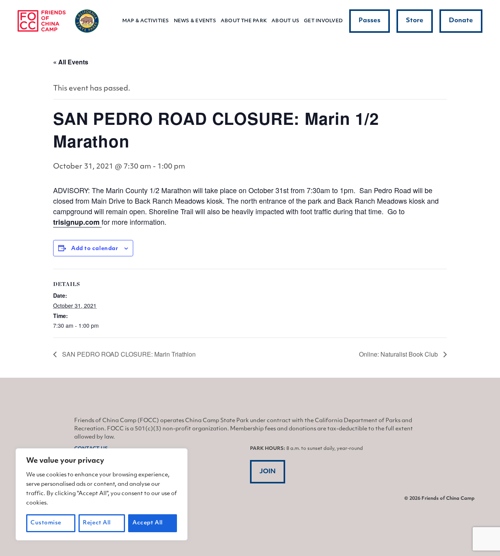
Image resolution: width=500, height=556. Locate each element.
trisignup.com (77, 222)
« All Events (70, 61)
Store (414, 21)
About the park (244, 21)
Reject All (97, 523)
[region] (102, 494)
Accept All (147, 523)
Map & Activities (145, 21)
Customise (45, 523)
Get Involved (323, 21)
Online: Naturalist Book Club (399, 354)
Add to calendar (94, 249)
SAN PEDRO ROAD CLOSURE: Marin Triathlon (128, 354)
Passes (369, 21)
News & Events (195, 21)
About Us (285, 21)
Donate (461, 21)
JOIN (267, 472)
